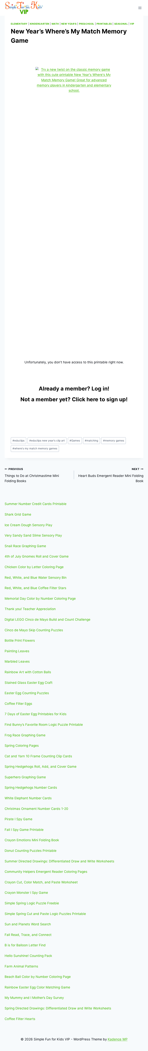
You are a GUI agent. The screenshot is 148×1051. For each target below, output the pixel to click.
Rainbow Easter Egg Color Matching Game (37, 987)
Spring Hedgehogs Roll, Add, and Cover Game (41, 766)
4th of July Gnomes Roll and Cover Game (37, 556)
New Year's (69, 23)
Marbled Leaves (17, 661)
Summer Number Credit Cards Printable (35, 504)
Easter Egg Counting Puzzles (27, 693)
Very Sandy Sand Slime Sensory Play (33, 535)
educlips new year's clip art (47, 440)
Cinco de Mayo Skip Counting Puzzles (34, 630)
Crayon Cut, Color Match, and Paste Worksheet (41, 882)
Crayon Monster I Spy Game (26, 893)
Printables (104, 23)
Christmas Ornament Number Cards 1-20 (36, 809)
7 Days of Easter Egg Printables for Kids (35, 714)
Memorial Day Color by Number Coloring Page (40, 598)
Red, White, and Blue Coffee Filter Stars (35, 588)
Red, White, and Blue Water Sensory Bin (35, 577)
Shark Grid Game (18, 514)
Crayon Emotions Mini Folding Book (32, 840)
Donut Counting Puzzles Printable (30, 851)
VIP (132, 23)
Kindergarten (39, 23)
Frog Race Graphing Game (25, 735)
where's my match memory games (35, 448)
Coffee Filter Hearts (20, 1019)
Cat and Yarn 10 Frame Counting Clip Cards (38, 756)
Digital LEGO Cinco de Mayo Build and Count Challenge (47, 619)
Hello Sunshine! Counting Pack (28, 956)
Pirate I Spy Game (18, 819)
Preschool (86, 23)
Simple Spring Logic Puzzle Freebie (32, 903)
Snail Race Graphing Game (25, 546)
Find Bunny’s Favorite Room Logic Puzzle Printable (44, 725)
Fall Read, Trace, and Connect (28, 935)
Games (75, 440)
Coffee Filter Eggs (18, 704)
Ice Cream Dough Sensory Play (28, 525)
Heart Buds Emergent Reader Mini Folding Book (110, 475)
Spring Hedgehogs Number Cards (31, 787)
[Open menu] (139, 8)
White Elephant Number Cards (28, 798)
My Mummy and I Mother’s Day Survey (34, 998)
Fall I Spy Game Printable (24, 830)
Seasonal (121, 23)
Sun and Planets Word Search (28, 924)
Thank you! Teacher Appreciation (30, 609)
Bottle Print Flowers (20, 640)
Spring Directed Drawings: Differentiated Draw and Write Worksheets (58, 1008)
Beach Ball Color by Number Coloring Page (38, 977)
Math (55, 23)
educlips (18, 440)
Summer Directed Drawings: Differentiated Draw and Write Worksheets (59, 861)
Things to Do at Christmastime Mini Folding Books (32, 475)
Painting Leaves (17, 651)
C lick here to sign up (99, 399)
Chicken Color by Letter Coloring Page (34, 567)
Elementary (19, 23)
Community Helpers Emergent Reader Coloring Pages (46, 872)
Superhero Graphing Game (25, 777)
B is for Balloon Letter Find (25, 945)
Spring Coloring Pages (22, 745)
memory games (113, 440)
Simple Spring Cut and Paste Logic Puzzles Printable (45, 914)
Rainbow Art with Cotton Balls (28, 672)
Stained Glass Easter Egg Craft (28, 683)
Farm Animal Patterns (21, 966)
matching (91, 440)
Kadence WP (118, 1039)
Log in (100, 388)
